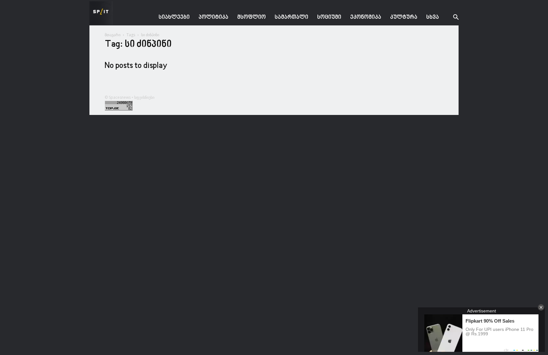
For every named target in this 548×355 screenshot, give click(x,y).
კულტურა (403, 17)
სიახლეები (174, 17)
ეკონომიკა (365, 17)
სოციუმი (329, 17)
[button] (451, 18)
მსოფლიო (251, 17)
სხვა (432, 17)
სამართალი (291, 17)
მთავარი (113, 34)
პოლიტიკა (213, 17)
